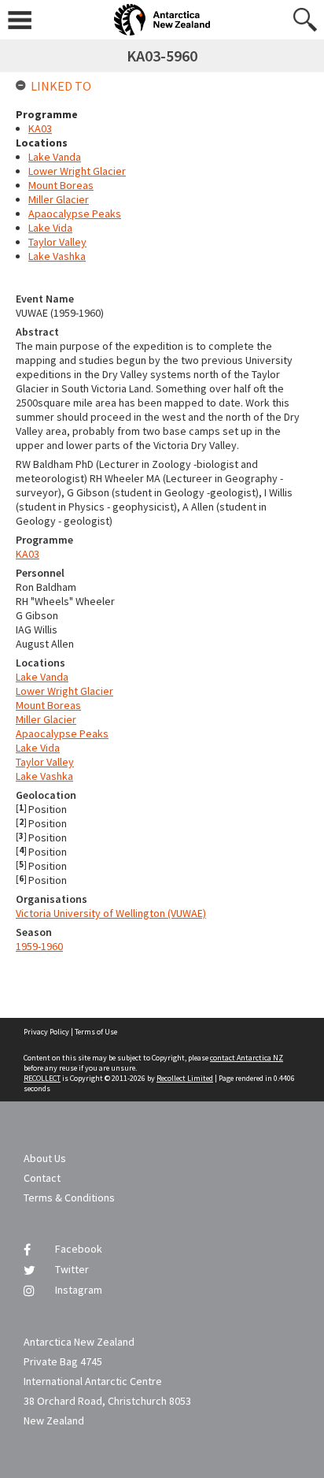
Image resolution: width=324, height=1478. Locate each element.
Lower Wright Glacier (64, 691)
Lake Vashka (44, 776)
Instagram (78, 1290)
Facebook (78, 1249)
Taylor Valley (45, 762)
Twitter (72, 1269)
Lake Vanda (42, 677)
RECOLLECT (42, 1078)
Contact (42, 1178)
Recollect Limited (184, 1078)
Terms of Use (96, 1032)
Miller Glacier (46, 719)
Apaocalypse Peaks (62, 733)
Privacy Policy (46, 1032)
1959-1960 (39, 946)
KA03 (27, 554)
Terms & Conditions (69, 1197)
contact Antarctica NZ (246, 1058)
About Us (45, 1158)
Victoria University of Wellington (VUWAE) (111, 913)
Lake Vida (38, 748)
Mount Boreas (48, 705)
